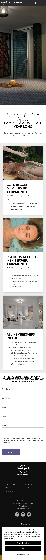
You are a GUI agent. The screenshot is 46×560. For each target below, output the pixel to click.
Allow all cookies (23, 543)
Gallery (28, 484)
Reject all (23, 548)
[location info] (36, 3)
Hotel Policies (10, 484)
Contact (28, 488)
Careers (8, 488)
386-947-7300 (25, 508)
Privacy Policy (8, 539)
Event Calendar (11, 491)
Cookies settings (23, 554)
